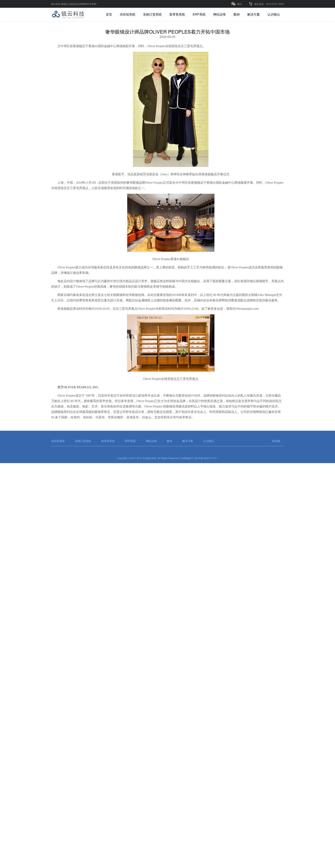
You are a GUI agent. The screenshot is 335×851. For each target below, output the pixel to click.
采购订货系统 (152, 14)
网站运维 (219, 14)
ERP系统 (199, 14)
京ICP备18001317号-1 (206, 458)
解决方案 (253, 14)
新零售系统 (177, 14)
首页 (109, 14)
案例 (236, 14)
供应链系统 (127, 14)
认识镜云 (274, 14)
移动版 (276, 441)
